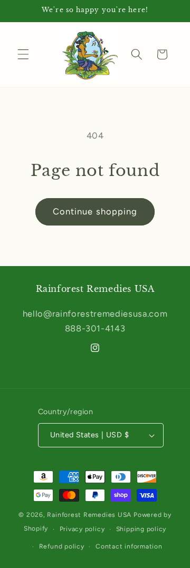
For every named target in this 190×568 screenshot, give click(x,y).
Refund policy (61, 546)
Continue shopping (95, 211)
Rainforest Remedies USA (89, 514)
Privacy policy (82, 529)
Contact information (129, 546)
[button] (23, 54)
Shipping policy (141, 529)
